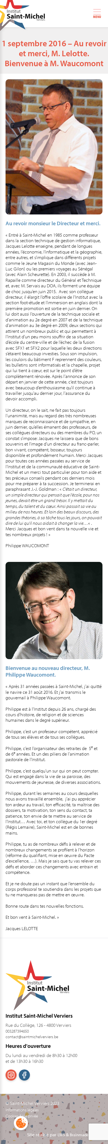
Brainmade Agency (86, 1134)
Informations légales (22, 1109)
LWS (61, 1134)
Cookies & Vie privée (22, 1116)
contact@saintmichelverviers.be (32, 1036)
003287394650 (17, 1031)
